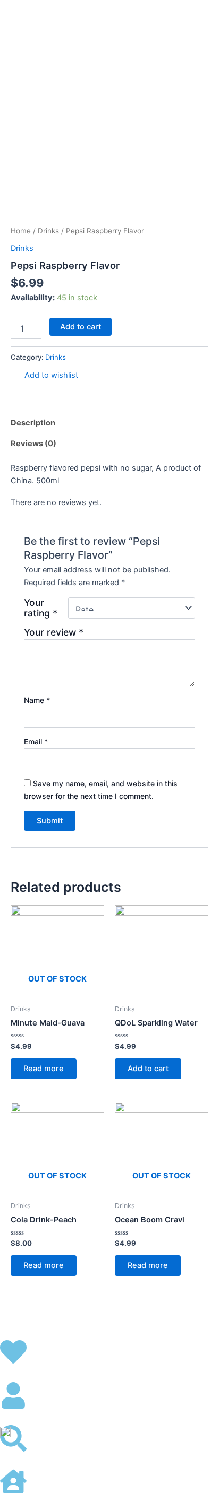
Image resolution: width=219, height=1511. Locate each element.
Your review (53, 632)
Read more (43, 1068)
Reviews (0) (33, 443)
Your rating (40, 608)
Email (36, 741)
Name (37, 700)
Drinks (48, 231)
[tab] (109, 423)
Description (33, 423)
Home (21, 231)
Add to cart (80, 327)
